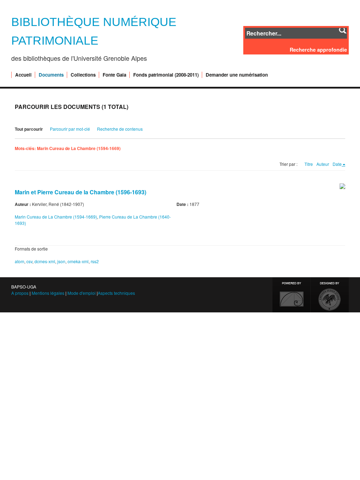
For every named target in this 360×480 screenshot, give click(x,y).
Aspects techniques (116, 293)
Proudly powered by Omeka (291, 294)
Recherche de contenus (120, 129)
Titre (308, 164)
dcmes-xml (44, 261)
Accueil (23, 75)
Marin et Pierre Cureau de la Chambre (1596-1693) (80, 192)
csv (29, 261)
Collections (83, 75)
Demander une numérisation (237, 75)
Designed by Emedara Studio (330, 294)
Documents (51, 75)
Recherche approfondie (318, 49)
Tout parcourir (29, 129)
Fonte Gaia (114, 75)
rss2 (95, 261)
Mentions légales (48, 293)
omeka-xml (78, 261)
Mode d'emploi (82, 293)
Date (337, 164)
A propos (19, 293)
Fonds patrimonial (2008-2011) (166, 75)
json (61, 261)
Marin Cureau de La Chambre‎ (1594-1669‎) (56, 217)
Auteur (322, 164)
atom (19, 261)
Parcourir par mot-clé (70, 129)
